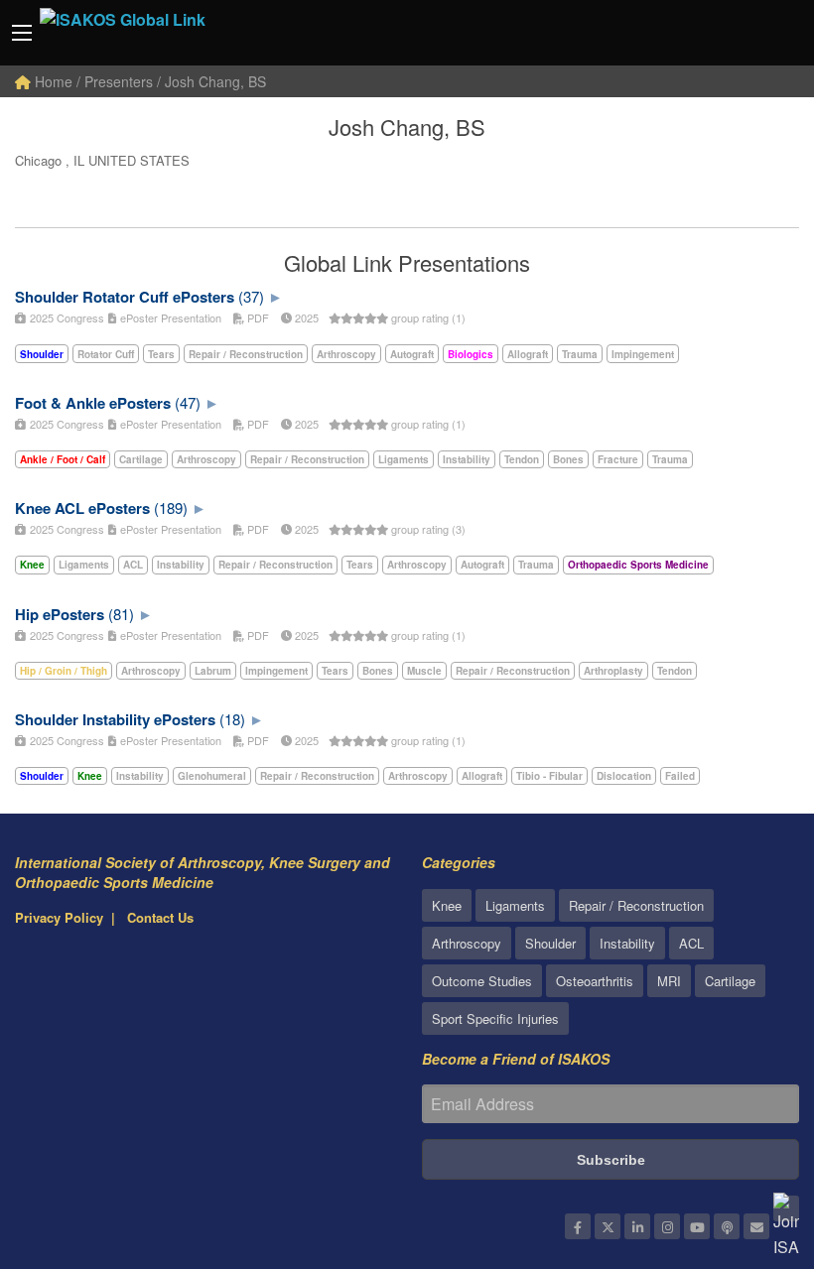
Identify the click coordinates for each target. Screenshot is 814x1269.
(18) (232, 718)
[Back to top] (749, 1145)
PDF (256, 317)
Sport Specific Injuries (495, 1018)
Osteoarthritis (594, 980)
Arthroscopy (466, 943)
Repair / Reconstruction (636, 905)
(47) (188, 402)
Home (51, 81)
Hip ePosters (59, 614)
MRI (669, 980)
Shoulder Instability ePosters (115, 719)
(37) (251, 296)
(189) (171, 507)
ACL (691, 943)
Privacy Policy (59, 917)
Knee (447, 905)
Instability (627, 943)
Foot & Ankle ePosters (93, 403)
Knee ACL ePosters (82, 508)
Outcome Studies (482, 980)
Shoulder (550, 943)
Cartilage (730, 980)
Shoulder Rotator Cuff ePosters (124, 297)
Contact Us (160, 917)
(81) (121, 613)
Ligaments (515, 905)
